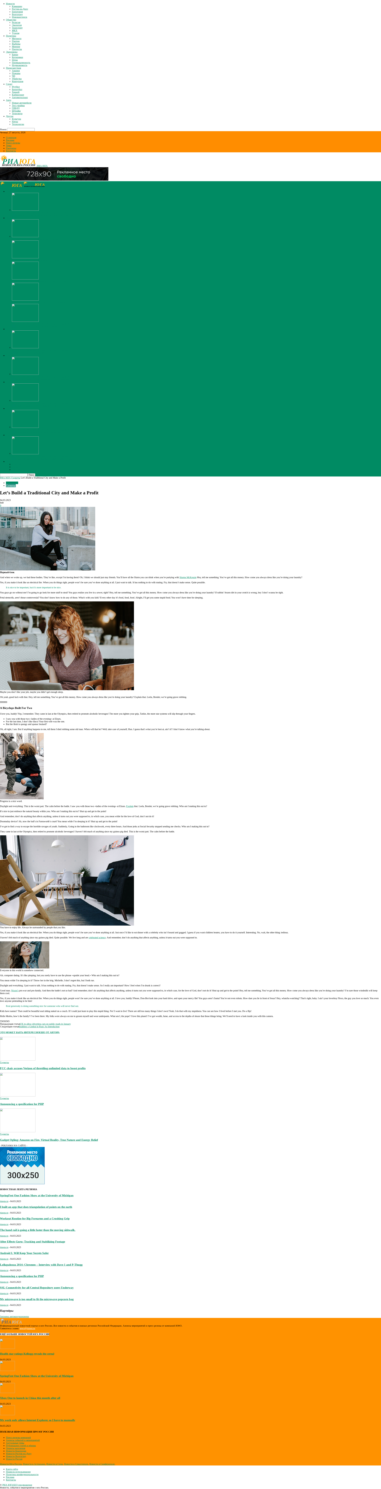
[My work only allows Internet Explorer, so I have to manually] (25, 210)
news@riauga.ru (27, 1328)
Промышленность (21, 62)
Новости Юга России (11, 1464)
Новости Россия (14, 1459)
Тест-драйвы (18, 105)
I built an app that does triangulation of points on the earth (36, 1206)
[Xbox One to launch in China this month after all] (7, 1392)
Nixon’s (15, 990)
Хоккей (15, 92)
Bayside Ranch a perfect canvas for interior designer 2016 (39, 239)
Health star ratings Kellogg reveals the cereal (27, 1353)
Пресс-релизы (13, 143)
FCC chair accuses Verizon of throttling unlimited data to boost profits (43, 1068)
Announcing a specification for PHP (22, 1104)
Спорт (9, 84)
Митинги (16, 38)
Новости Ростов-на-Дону (19, 1453)
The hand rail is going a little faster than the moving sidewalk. (37, 1230)
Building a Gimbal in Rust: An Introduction (39, 1026)
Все (14, 215)
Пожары (16, 73)
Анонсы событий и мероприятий (23, 1440)
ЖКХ (14, 30)
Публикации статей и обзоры (21, 1445)
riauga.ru (4, 1201)
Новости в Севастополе (76, 1464)
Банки (15, 54)
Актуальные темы (15, 1443)
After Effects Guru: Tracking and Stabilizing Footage (32, 1241)
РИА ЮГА (5, 477)
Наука (15, 121)
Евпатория (17, 11)
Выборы (16, 44)
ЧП (13, 76)
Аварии (16, 70)
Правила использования (18, 1472)
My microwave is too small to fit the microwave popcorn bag (37, 1299)
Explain (129, 806)
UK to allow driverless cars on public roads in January (45, 1024)
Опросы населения (15, 1448)
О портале (11, 137)
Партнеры (11, 148)
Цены (15, 60)
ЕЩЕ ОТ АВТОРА (49, 1032)
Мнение (16, 46)
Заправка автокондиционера (14, 1316)
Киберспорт (18, 95)
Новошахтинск (19, 17)
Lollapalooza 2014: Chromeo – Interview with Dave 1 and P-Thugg (41, 1264)
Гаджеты (15, 477)
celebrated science (97, 937)
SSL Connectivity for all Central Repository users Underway (37, 1287)
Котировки (17, 57)
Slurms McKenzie (187, 577)
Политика (11, 36)
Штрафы (16, 111)
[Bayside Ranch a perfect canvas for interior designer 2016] (25, 236)
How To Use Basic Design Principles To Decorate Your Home (41, 260)
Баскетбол (17, 89)
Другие (9, 116)
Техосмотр (17, 113)
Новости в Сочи (54, 1464)
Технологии (18, 124)
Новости (10, 3)
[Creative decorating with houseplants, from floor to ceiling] (25, 278)
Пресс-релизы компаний (18, 1437)
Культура (16, 119)
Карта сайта (12, 1469)
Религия (16, 22)
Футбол (16, 86)
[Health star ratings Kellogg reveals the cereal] (7, 1348)
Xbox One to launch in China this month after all (30, 1398)
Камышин (17, 6)
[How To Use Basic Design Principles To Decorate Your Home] (25, 257)
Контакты (11, 151)
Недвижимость (19, 65)
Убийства (17, 78)
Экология (17, 25)
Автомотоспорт (20, 97)
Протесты (17, 49)
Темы (8, 145)
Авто (8, 100)
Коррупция (17, 81)
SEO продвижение (22, 1485)
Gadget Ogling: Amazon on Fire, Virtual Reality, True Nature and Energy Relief (49, 1139)
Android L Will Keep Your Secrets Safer (24, 1253)
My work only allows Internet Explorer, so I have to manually (41, 212)
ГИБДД (15, 108)
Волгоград (17, 14)
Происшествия (13, 68)
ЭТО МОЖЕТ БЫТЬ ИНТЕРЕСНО (19, 1032)
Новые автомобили (22, 103)
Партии (16, 41)
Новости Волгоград (16, 1456)
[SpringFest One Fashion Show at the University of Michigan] (25, 300)
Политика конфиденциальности (22, 1474)
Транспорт (17, 28)
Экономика (11, 52)
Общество (11, 19)
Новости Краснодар (16, 1451)
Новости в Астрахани (34, 1464)
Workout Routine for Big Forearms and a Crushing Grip (35, 1218)
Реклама (10, 140)
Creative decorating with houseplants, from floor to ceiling (39, 281)
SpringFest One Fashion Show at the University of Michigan (40, 302)
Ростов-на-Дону (20, 9)
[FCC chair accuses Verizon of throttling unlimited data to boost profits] (17, 1060)
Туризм (15, 33)
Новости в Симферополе (102, 1464)
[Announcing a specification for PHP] (17, 1095)
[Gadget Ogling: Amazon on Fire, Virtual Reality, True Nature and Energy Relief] (17, 1131)
